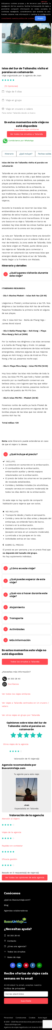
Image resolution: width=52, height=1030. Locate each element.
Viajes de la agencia (11, 832)
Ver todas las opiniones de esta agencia (24, 877)
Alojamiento (17, 607)
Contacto (11, 941)
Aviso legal (42, 1018)
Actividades (17, 629)
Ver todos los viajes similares (16, 694)
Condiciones (21, 1018)
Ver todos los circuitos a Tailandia (26, 134)
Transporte (16, 618)
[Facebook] (32, 965)
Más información (20, 640)
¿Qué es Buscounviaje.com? (17, 900)
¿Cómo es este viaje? (22, 568)
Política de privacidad (14, 988)
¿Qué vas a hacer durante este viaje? (28, 595)
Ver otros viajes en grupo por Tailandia (21, 715)
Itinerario (9, 154)
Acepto (40, 18)
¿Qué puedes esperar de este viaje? (27, 581)
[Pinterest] (26, 965)
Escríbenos (13, 684)
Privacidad (8, 1018)
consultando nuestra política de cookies (17, 18)
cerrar (44, 1)
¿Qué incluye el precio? (23, 454)
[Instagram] (12, 965)
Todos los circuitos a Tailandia (24, 661)
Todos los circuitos (16, 952)
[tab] (26, 274)
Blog (6, 905)
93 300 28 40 (13, 935)
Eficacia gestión (9, 859)
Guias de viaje (14, 957)
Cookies (32, 1018)
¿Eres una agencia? (16, 946)
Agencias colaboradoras (16, 910)
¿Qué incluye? (25, 154)
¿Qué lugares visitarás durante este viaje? (28, 274)
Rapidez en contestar (12, 846)
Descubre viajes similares (26, 129)
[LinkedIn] (19, 965)
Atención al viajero (11, 819)
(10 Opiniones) (11, 86)
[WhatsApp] (39, 965)
